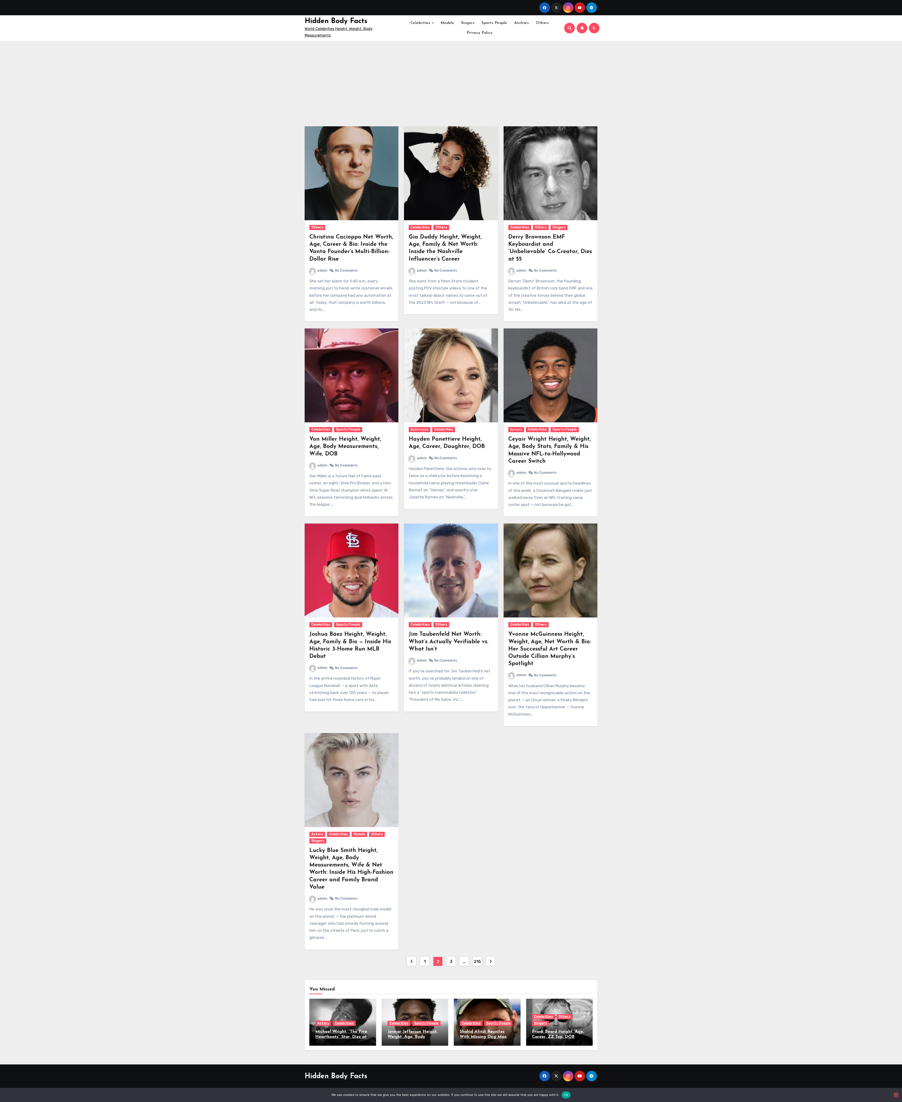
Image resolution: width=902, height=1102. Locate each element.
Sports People (494, 23)
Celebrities (421, 23)
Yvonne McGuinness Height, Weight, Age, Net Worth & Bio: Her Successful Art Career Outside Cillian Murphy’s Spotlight (549, 649)
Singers (468, 23)
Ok (566, 1095)
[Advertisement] (451, 81)
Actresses (419, 430)
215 (477, 961)
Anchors (521, 23)
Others (542, 23)
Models (447, 23)
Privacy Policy (479, 33)
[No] (896, 1095)
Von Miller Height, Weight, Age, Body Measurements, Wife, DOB (345, 446)
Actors (516, 430)
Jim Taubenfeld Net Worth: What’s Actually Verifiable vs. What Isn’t (448, 642)
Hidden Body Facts (336, 21)
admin (322, 271)
